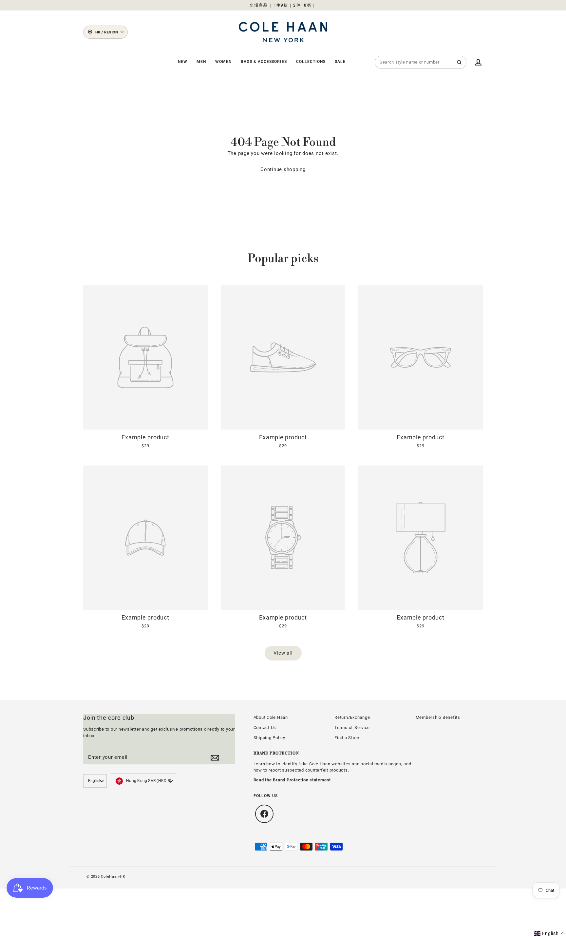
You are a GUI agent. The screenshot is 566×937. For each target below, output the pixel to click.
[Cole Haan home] (283, 32)
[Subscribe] (214, 757)
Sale (340, 61)
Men (201, 61)
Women (223, 61)
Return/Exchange (352, 717)
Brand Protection (276, 753)
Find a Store (346, 737)
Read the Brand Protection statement (292, 779)
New (182, 61)
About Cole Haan (271, 717)
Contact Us (265, 727)
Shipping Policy (269, 737)
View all (283, 653)
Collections (311, 61)
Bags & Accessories (264, 61)
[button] (549, 933)
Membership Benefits (438, 717)
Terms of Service (352, 727)
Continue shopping (283, 169)
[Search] (459, 62)
